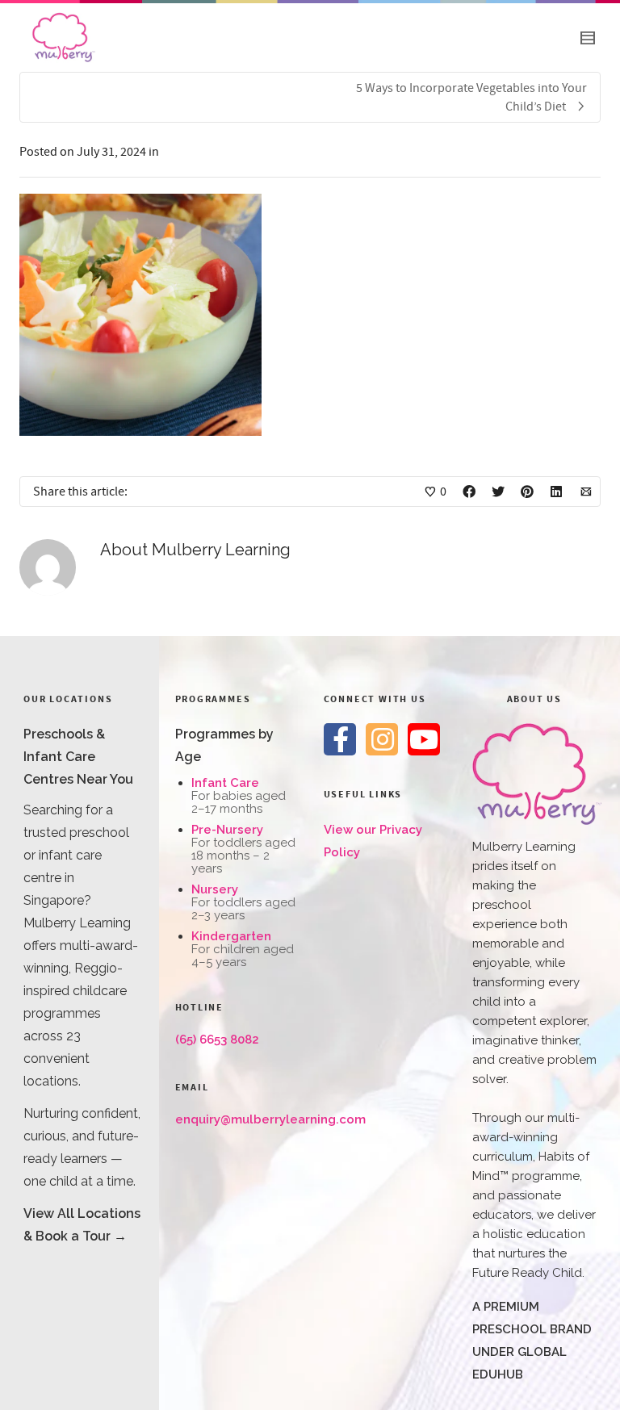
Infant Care (225, 783)
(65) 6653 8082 (217, 1039)
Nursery (214, 889)
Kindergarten (231, 936)
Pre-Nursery (227, 829)
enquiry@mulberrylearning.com (270, 1119)
